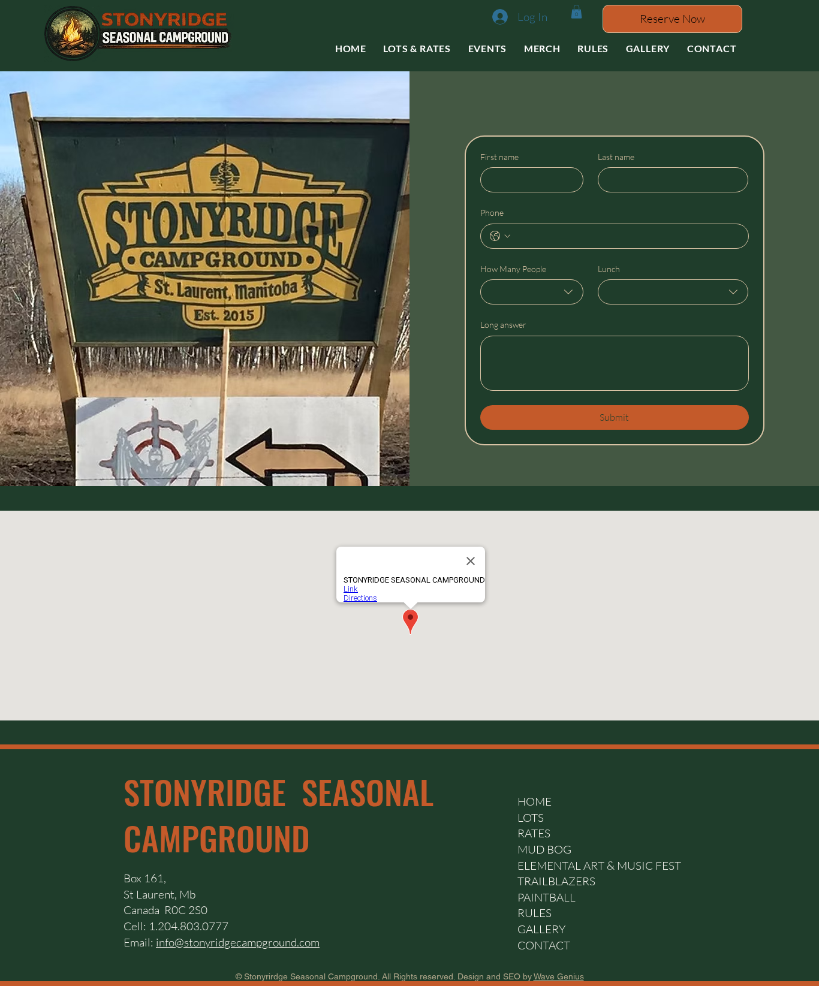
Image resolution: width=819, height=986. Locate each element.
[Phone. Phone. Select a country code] (500, 236)
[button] (576, 12)
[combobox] (532, 291)
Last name (616, 157)
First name (499, 157)
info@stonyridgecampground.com (238, 942)
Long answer (503, 324)
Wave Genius (559, 976)
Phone (492, 212)
